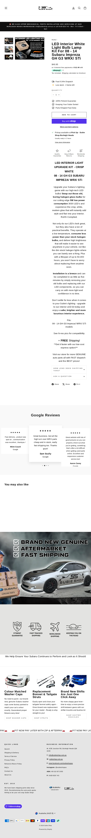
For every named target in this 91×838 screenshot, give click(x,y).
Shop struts (41, 718)
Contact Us (8, 771)
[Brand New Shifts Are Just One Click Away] (74, 681)
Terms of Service (10, 756)
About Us (7, 775)
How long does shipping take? (68, 369)
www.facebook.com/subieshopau (61, 763)
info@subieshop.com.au (57, 755)
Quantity (57, 90)
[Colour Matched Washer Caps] (17, 681)
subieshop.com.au (56, 759)
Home (54, 40)
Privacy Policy (9, 760)
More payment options (69, 127)
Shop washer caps (16, 718)
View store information (62, 142)
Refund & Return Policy (13, 764)
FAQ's (6, 767)
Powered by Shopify (45, 829)
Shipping (65, 73)
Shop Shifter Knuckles (73, 716)
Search (7, 749)
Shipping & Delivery (11, 752)
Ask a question (62, 376)
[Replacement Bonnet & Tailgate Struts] (45, 681)
